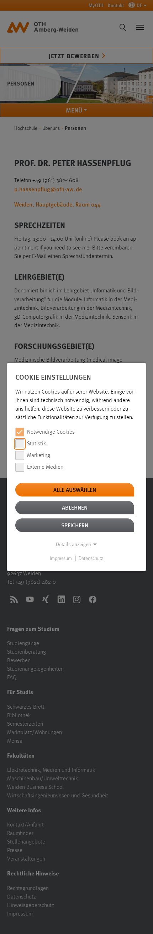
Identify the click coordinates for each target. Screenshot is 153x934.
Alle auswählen (74, 489)
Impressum (61, 558)
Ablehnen (75, 507)
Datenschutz (91, 558)
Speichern (74, 525)
